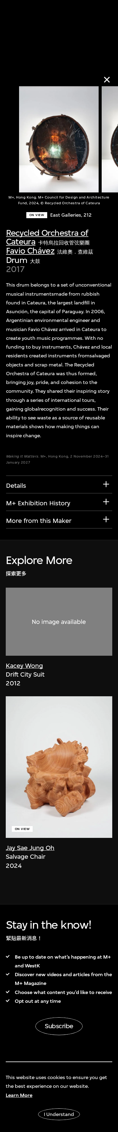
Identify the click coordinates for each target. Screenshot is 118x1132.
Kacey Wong (24, 665)
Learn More (19, 1095)
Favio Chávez (30, 251)
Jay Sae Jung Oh (30, 847)
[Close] (107, 80)
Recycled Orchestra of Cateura (47, 237)
